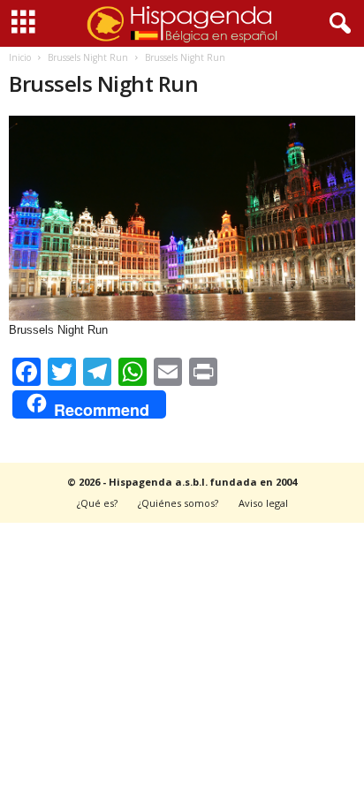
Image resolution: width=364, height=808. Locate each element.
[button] (336, 23)
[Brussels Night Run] (182, 218)
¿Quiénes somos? (178, 503)
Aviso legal (263, 503)
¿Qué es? (97, 503)
